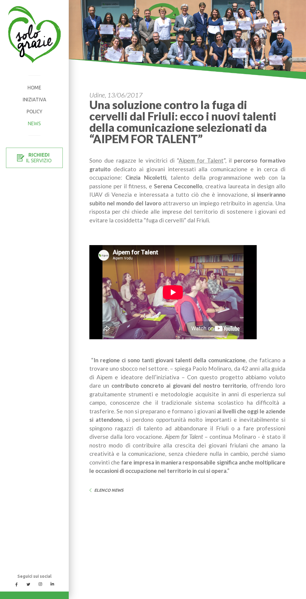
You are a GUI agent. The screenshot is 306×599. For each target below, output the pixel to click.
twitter (28, 584)
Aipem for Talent (201, 160)
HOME (34, 87)
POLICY (34, 111)
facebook (16, 584)
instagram (40, 584)
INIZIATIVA (34, 99)
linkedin (52, 584)
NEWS (34, 123)
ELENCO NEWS (108, 490)
